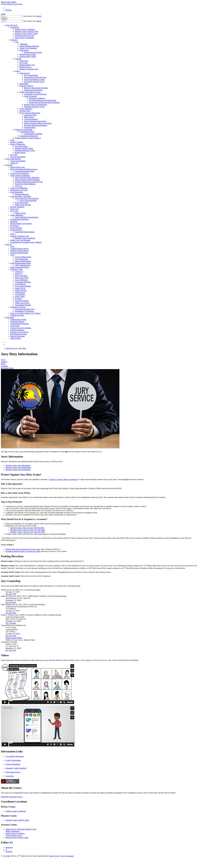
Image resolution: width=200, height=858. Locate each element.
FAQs (12, 140)
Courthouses (14, 27)
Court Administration (13, 159)
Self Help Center (16, 269)
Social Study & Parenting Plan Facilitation (44, 102)
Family (17, 71)
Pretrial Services (25, 67)
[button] (29, 16)
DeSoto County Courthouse (16, 811)
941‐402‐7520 (11, 594)
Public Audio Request (23, 205)
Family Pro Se (20, 288)
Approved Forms (30, 115)
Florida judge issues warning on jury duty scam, (23, 549)
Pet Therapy (14, 226)
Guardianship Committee (33, 134)
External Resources (17, 330)
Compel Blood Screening (19, 324)
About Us (18, 274)
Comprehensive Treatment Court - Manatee (26, 242)
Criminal (18, 59)
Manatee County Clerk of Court (21, 530)
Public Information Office (19, 267)
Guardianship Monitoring (28, 136)
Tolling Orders (15, 338)
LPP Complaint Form (22, 265)
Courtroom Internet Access (24, 309)
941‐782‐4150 (11, 650)
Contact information (13, 764)
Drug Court (23, 61)
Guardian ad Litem (17, 315)
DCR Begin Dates (21, 203)
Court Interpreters (16, 192)
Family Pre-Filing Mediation (25, 184)
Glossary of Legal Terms (19, 332)
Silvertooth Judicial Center (24, 36)
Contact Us (14, 163)
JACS (12, 255)
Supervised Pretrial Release (25, 232)
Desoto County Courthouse (25, 29)
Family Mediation (25, 109)
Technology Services (17, 307)
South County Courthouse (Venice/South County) (15, 834)
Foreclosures (24, 50)
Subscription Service (13, 772)
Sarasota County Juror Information (18, 470)
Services (9, 244)
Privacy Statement (67, 856)
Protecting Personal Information (35, 125)
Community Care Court (18, 190)
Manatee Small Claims (27, 54)
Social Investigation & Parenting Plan (42, 100)
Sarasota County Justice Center (26, 34)
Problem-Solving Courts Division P (28, 138)
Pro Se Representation (23, 286)
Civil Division (20, 294)
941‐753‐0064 (11, 623)
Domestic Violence (26, 86)
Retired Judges (20, 153)
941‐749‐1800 (39, 530)
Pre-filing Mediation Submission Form (29, 182)
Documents (10, 317)
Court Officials (20, 284)
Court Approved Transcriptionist (26, 198)
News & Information (17, 157)
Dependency (24, 84)
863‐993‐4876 (39, 528)
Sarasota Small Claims (27, 57)
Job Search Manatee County (34, 79)
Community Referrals (23, 282)
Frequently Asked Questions (16, 768)
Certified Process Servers (19, 249)
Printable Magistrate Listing (25, 150)
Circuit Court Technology (19, 173)
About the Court (11, 25)
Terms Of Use (54, 856)
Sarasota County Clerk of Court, (22, 532)
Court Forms (14, 326)
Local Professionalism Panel (20, 263)
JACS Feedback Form (23, 257)
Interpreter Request (22, 194)
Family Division (21, 290)
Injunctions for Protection (33, 90)
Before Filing (29, 117)
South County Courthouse (24, 38)
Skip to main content (8, 2)
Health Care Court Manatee (20, 240)
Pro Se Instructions (31, 75)
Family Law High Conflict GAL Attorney (25, 313)
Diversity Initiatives (17, 207)
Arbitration (23, 44)
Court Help (10, 776)
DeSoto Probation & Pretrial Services (23, 169)
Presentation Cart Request (24, 311)
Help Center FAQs (22, 278)
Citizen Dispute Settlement (29, 46)
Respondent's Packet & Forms (35, 77)
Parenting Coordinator (37, 98)
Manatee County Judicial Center (26, 31)
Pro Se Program (16, 228)
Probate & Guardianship (24, 130)
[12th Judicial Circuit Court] (11, 4)
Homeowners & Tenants (33, 52)
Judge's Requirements (23, 261)
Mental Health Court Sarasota (21, 224)
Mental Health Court (26, 65)
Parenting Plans (29, 127)
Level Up (18, 186)
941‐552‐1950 (11, 636)
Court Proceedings (31, 119)
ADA (12, 246)
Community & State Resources (35, 94)
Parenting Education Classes (34, 107)
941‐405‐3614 (11, 602)
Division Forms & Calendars (20, 328)
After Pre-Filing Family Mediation (27, 180)
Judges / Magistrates (17, 144)
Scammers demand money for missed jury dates (23, 551)
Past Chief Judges (21, 146)
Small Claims (20, 297)
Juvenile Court (24, 111)
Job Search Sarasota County (34, 82)
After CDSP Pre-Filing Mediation (27, 178)
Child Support (24, 73)
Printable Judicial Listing (24, 148)
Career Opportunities (17, 161)
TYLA (12, 234)
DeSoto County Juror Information (18, 465)
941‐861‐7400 (39, 532)
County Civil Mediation (28, 48)
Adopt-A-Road (20, 213)
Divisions (13, 40)
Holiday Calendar (16, 142)
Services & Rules (21, 276)
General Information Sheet (24, 171)
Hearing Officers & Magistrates (35, 105)
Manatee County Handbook (25, 238)
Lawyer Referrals (21, 280)
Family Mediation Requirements (26, 217)
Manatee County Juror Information (18, 467)
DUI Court (23, 63)
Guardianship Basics (26, 132)
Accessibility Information (15, 756)
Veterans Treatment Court (28, 69)
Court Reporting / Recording (20, 196)
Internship (13, 221)
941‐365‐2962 (11, 613)
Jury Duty (13, 155)
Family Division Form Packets (35, 121)
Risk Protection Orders (18, 334)
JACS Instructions (21, 259)
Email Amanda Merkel (14, 638)
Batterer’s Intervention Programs (36, 88)
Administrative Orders (18, 320)
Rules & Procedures (17, 336)
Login (3, 14)
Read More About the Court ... (12, 797)
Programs (9, 165)
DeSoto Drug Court (17, 167)
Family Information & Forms (30, 92)
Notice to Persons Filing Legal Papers (38, 123)
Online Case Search (22, 303)
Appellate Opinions (17, 322)
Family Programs (30, 96)
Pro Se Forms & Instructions (29, 113)
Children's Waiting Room (19, 251)
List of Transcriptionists (28, 201)
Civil (16, 42)
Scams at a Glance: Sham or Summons (63, 479)
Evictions (18, 299)
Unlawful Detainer (21, 301)
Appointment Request (23, 305)
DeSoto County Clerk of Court (21, 528)
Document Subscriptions (19, 253)
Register (9, 10)
